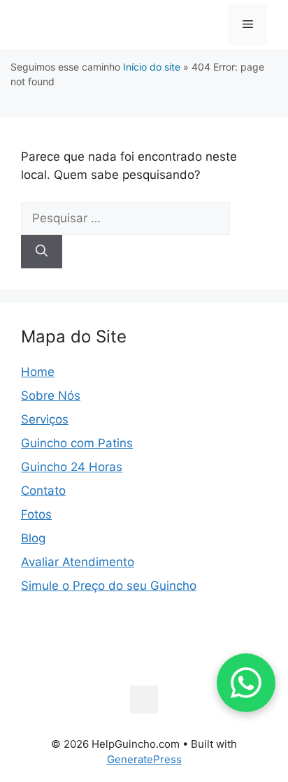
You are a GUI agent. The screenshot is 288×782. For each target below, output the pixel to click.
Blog (33, 538)
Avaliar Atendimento (77, 562)
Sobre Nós (50, 396)
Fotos (36, 514)
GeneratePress (144, 759)
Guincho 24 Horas (71, 467)
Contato (43, 491)
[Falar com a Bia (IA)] (246, 682)
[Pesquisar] (41, 251)
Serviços (45, 419)
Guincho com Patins (77, 443)
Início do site (151, 67)
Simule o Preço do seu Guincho (108, 586)
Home (38, 372)
